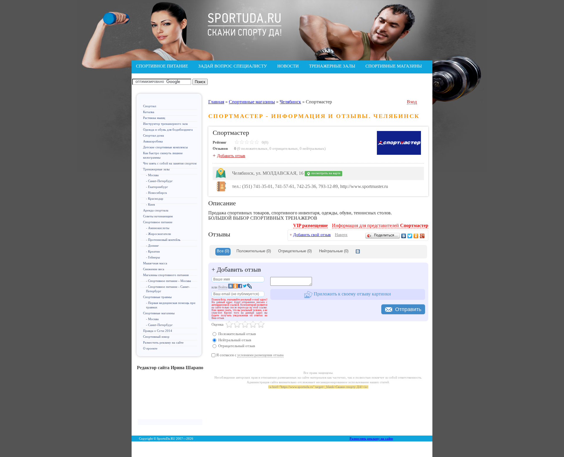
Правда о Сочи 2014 (157, 330)
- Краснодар (154, 198)
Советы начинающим (158, 216)
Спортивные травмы (157, 297)
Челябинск (290, 101)
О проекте (150, 348)
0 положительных (253, 148)
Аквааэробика (153, 141)
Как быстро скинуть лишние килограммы (163, 155)
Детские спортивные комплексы (165, 147)
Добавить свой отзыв (312, 235)
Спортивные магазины (158, 313)
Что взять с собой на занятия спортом (170, 163)
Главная (216, 101)
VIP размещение (310, 225)
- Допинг (152, 245)
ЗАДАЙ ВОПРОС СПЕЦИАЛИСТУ (232, 66)
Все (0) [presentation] (223, 251)
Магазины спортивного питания (166, 275)
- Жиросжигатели (158, 234)
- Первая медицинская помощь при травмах (170, 305)
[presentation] (357, 252)
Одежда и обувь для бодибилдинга (168, 129)
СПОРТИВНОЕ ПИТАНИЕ (162, 66)
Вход (412, 101)
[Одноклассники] (416, 236)
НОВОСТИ (288, 66)
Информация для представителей (380, 225)
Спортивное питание (157, 222)
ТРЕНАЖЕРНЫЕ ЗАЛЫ (332, 66)
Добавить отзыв (231, 156)
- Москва (152, 175)
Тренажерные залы (156, 169)
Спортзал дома (153, 135)
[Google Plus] (422, 236)
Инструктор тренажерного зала (165, 123)
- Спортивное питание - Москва (168, 281)
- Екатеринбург (157, 187)
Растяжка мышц (154, 118)
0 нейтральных (312, 148)
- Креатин (153, 251)
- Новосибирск (156, 192)
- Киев (150, 204)
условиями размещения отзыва (260, 355)
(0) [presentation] (253, 251)
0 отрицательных (283, 148)
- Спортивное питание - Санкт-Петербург (168, 289)
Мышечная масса (155, 263)
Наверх (341, 235)
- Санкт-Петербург (159, 181)
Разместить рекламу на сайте (163, 342)
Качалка (148, 112)
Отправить (408, 309)
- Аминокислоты (157, 228)
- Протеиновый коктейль (163, 239)
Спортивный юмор (156, 336)
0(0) (264, 142)
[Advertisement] (170, 397)
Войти (222, 287)
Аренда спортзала (155, 210)
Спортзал (149, 106)
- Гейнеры (153, 257)
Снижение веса (153, 269)
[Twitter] (410, 236)
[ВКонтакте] (404, 236)
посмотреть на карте (325, 173)
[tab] (223, 252)
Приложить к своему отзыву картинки (352, 293)
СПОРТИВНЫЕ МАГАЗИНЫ (393, 66)
